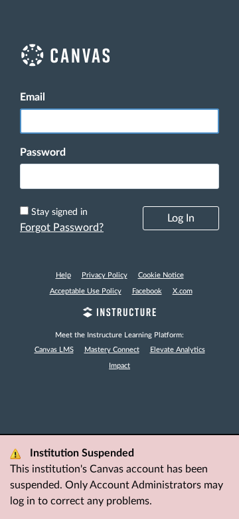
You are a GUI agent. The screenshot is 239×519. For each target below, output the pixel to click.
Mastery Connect (111, 349)
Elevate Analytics (177, 349)
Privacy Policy (104, 275)
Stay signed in (59, 212)
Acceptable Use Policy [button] (85, 291)
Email (32, 97)
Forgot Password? (62, 227)
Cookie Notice (161, 275)
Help (63, 275)
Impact (119, 365)
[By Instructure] (119, 314)
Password (43, 152)
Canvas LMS (54, 349)
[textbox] (119, 176)
